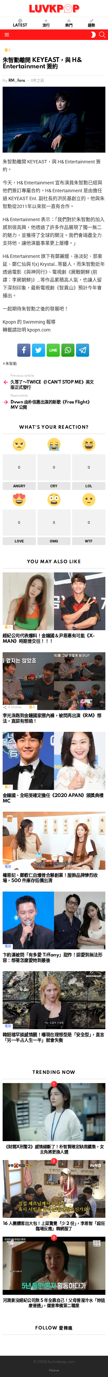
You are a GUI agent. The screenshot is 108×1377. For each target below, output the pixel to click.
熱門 (69, 25)
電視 (8, 867)
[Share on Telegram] (82, 350)
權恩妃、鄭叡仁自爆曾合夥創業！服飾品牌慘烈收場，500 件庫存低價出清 (50, 878)
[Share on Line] (53, 350)
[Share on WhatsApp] (67, 350)
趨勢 (91, 25)
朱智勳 (11, 364)
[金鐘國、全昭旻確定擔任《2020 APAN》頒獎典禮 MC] (54, 761)
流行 (46, 25)
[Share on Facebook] (23, 350)
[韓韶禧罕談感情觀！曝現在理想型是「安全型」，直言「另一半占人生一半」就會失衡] (54, 1000)
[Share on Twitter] (38, 350)
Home (54, 1370)
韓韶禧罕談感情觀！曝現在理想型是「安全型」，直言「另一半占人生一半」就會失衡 (53, 1037)
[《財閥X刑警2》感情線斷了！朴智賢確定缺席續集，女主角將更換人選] (54, 1112)
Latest (20, 25)
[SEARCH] (102, 34)
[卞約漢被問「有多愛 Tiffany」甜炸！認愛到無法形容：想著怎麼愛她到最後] (54, 921)
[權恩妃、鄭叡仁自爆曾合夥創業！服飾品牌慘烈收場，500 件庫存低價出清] (54, 841)
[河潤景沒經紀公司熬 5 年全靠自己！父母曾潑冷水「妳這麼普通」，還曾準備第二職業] (54, 1266)
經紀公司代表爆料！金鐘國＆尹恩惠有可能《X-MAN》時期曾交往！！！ (49, 638)
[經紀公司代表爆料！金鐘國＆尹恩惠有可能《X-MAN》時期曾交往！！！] (54, 601)
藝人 (8, 627)
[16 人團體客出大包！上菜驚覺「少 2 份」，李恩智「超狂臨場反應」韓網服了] (54, 1189)
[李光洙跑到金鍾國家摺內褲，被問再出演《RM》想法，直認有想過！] (54, 681)
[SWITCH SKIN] (93, 34)
